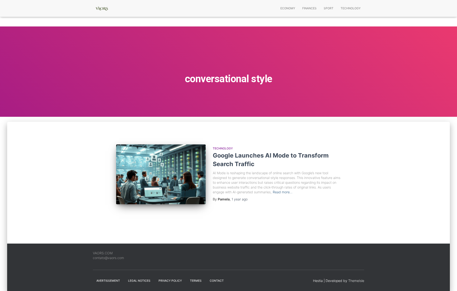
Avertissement (108, 280)
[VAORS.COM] (101, 8)
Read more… (283, 192)
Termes (196, 280)
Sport (328, 8)
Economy (287, 8)
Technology (351, 8)
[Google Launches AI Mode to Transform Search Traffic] (161, 174)
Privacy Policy (170, 280)
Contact (217, 280)
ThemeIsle (356, 281)
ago (240, 199)
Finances (309, 8)
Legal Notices (139, 280)
